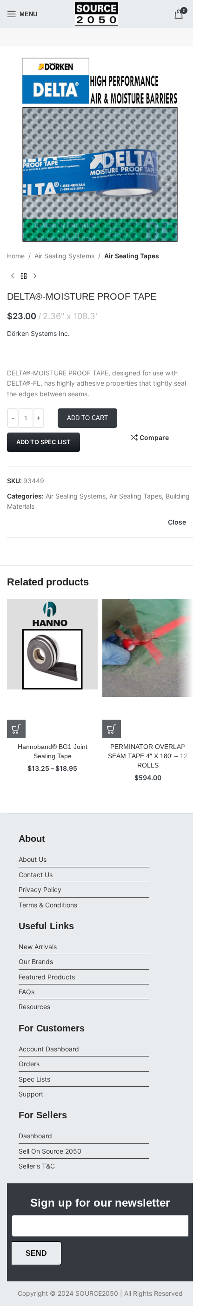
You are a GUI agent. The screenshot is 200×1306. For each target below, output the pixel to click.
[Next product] (34, 276)
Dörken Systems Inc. (38, 333)
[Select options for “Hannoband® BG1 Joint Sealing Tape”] (16, 729)
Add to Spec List (43, 442)
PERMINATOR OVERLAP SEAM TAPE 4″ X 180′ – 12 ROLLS (147, 755)
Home (16, 256)
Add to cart (87, 417)
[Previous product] (12, 276)
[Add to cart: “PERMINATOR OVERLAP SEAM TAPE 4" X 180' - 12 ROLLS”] (111, 729)
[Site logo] (97, 13)
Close (177, 522)
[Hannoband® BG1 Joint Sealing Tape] (52, 668)
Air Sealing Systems (64, 256)
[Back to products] (23, 276)
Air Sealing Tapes (131, 256)
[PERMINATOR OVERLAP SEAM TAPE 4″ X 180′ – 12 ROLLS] (147, 668)
